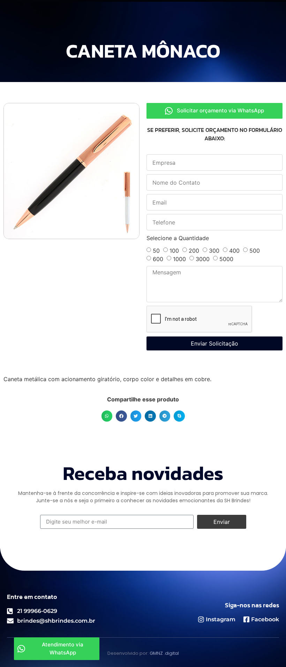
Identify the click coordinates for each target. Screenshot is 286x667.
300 (214, 250)
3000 (203, 258)
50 (156, 250)
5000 (226, 258)
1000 (179, 258)
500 (254, 250)
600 (158, 258)
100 (174, 250)
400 (234, 250)
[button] (107, 416)
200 (194, 250)
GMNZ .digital (164, 653)
